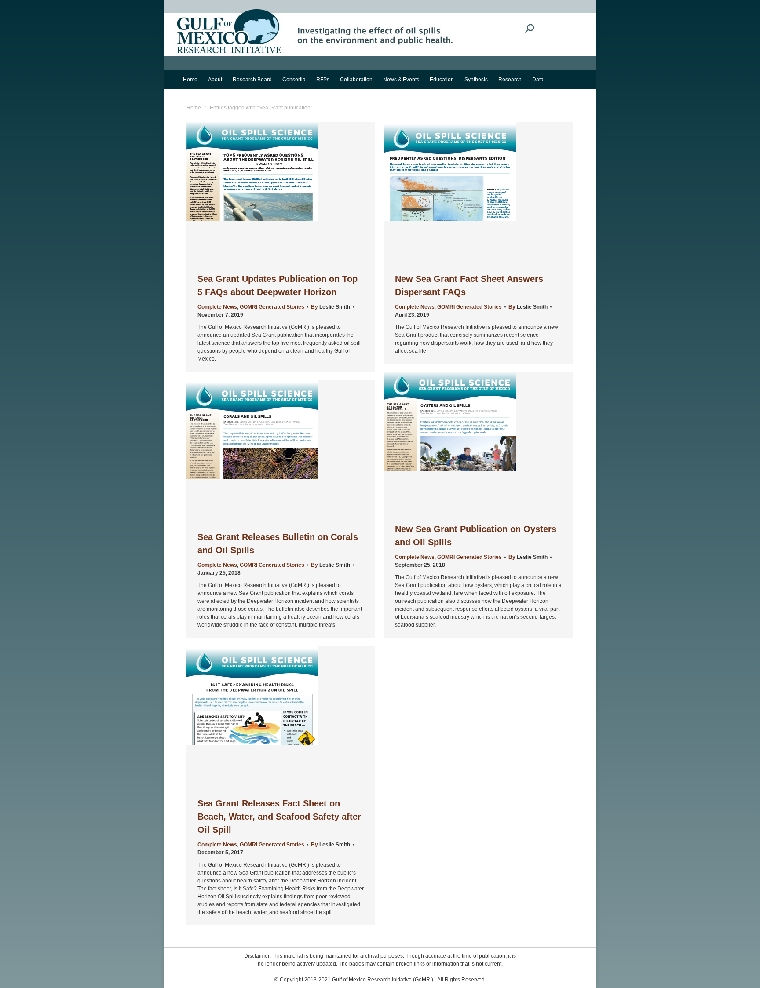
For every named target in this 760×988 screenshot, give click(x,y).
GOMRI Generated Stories (272, 307)
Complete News (217, 307)
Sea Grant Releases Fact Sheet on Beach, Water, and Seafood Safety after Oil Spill (279, 816)
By (330, 307)
